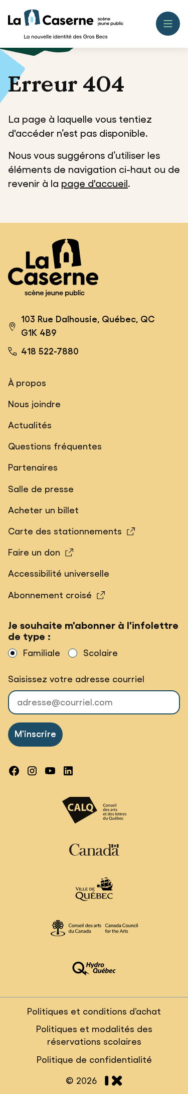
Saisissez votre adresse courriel (76, 679)
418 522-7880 (50, 351)
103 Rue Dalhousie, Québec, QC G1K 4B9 (81, 327)
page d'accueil (94, 183)
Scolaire (100, 653)
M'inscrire (35, 734)
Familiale (41, 653)
